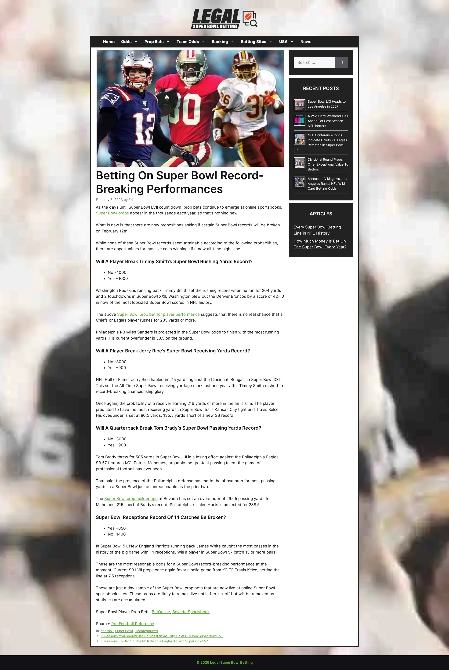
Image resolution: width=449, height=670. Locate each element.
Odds (126, 41)
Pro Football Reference (132, 623)
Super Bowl (124, 631)
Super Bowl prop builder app (131, 498)
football (107, 631)
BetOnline (161, 611)
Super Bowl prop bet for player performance (158, 314)
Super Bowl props (112, 213)
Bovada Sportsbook (191, 611)
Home (109, 41)
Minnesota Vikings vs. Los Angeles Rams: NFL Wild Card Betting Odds (327, 183)
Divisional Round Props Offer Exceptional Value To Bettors (328, 164)
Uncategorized (146, 631)
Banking (220, 41)
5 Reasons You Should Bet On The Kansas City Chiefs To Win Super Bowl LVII (162, 636)
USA (283, 41)
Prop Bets (154, 41)
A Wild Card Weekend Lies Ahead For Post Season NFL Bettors (328, 121)
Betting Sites (253, 41)
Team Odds (188, 41)
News (306, 41)
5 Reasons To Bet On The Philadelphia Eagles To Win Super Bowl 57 (154, 641)
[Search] (341, 62)
